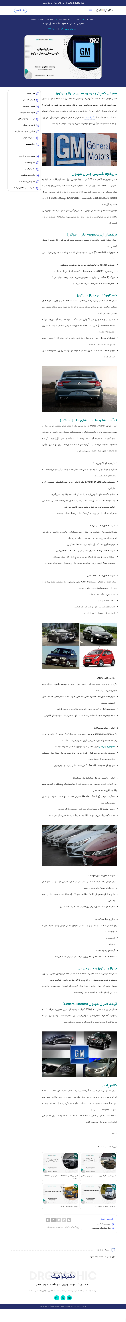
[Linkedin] (69, 1297)
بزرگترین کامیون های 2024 (69, 1206)
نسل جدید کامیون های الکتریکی (105, 1206)
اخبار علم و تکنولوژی (64, 19)
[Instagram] (56, 1297)
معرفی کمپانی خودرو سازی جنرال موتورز (63, 24)
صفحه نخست (89, 19)
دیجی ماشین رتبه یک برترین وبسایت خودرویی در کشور (98, 1175)
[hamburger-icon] (90, 10)
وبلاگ (77, 19)
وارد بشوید (94, 1256)
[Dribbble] (63, 1297)
